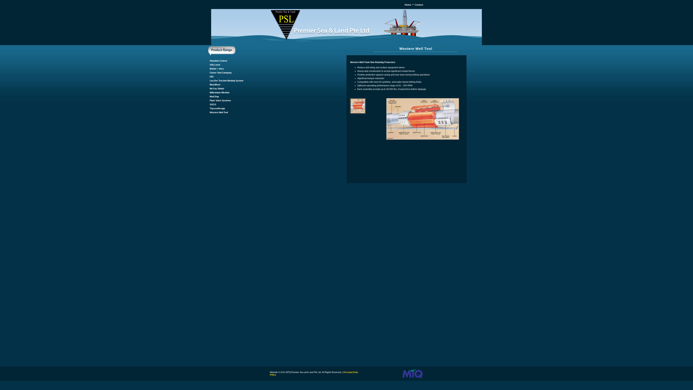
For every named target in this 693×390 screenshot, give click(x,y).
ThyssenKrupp (217, 108)
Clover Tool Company (221, 73)
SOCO (213, 104)
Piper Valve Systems (220, 100)
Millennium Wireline (220, 92)
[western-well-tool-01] (422, 138)
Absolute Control (218, 61)
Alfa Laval (215, 65)
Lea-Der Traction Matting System (226, 80)
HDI (211, 76)
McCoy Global (217, 88)
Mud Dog (214, 96)
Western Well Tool (219, 112)
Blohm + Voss (217, 69)
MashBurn (215, 84)
